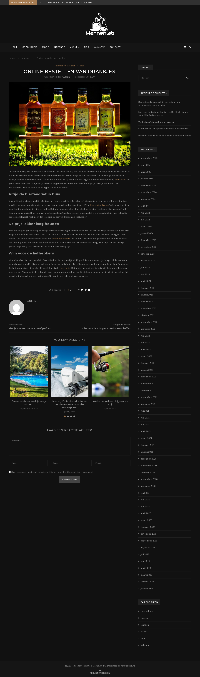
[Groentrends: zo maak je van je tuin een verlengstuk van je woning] (29, 371)
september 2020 (149, 479)
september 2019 (149, 540)
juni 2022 (145, 335)
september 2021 (149, 397)
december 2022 (148, 301)
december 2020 (149, 458)
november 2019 (148, 533)
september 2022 (149, 322)
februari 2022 (147, 363)
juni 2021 (145, 417)
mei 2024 (145, 219)
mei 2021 (145, 424)
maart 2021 (146, 438)
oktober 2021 (147, 390)
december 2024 (148, 185)
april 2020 (146, 513)
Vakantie (99, 47)
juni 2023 (145, 267)
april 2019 (146, 568)
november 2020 (149, 465)
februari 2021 (147, 445)
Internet (59, 47)
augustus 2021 (148, 404)
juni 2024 (145, 212)
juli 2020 (145, 492)
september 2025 (149, 158)
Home (14, 47)
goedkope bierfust (61, 238)
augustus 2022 (148, 328)
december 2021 (148, 376)
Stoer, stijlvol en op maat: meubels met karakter (79, 2)
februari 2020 (148, 526)
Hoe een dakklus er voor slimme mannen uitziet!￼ (164, 135)
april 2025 (146, 171)
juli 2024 (145, 206)
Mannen (74, 47)
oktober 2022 (148, 315)
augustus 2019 (148, 547)
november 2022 (148, 308)
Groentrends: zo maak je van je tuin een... (29, 403)
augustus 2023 (148, 260)
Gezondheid (30, 47)
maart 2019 (146, 574)
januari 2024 (147, 233)
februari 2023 (147, 288)
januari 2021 (147, 451)
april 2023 (146, 281)
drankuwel (120, 179)
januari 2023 (147, 294)
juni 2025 (145, 165)
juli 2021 (145, 410)
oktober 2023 (148, 253)
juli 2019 (145, 554)
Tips (86, 47)
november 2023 (148, 247)
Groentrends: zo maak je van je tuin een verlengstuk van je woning (159, 104)
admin (66, 76)
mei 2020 (145, 506)
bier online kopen (99, 205)
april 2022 (146, 349)
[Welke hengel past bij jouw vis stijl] (110, 371)
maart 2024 (146, 226)
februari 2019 (147, 581)
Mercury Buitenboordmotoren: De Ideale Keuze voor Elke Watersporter (69, 404)
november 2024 (149, 192)
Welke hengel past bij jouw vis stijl (110, 403)
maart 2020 (146, 520)
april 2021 (146, 431)
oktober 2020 (148, 472)
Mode (45, 47)
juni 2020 (145, 499)
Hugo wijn (65, 268)
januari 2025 (147, 178)
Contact (115, 47)
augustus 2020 (148, 486)
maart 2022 (146, 356)
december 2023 (148, 240)
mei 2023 (145, 274)
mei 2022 (145, 342)
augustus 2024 (148, 199)
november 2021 (148, 383)
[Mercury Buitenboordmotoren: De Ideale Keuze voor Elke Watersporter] (69, 371)
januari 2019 (147, 588)
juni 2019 (145, 561)
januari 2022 (147, 370)
